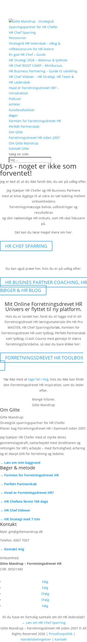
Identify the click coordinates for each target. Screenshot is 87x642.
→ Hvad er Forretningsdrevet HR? (27, 492)
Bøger (13, 115)
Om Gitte (16, 132)
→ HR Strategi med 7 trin (20, 519)
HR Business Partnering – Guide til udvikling (43, 71)
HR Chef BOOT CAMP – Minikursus (35, 65)
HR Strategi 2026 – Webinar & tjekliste (38, 60)
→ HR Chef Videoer (15, 510)
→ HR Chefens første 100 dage (24, 501)
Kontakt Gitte (19, 148)
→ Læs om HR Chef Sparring (43, 622)
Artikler (14, 104)
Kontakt (61, 639)
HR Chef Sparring (22, 32)
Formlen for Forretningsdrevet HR (35, 121)
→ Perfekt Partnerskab (18, 484)
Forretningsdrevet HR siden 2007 (34, 137)
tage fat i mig (38, 379)
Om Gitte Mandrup (23, 143)
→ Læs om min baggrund (20, 462)
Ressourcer (17, 38)
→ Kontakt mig (12, 549)
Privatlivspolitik (60, 634)
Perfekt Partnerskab (24, 126)
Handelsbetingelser (36, 639)
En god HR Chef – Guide (27, 54)
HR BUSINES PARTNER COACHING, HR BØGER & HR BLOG (43, 286)
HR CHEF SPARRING (26, 246)
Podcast (15, 99)
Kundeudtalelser (22, 110)
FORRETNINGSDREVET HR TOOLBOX (44, 357)
